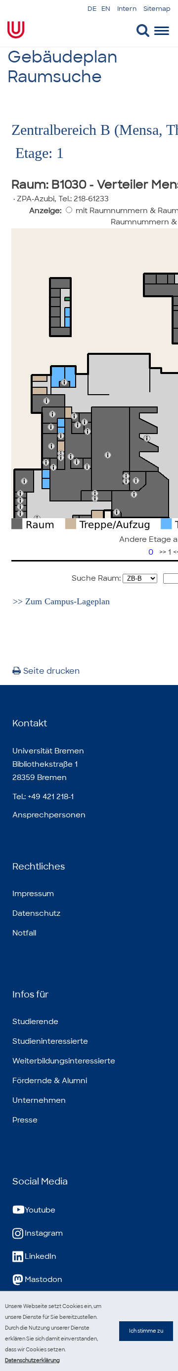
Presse (25, 1120)
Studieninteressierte (50, 1041)
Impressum (33, 894)
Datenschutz (36, 913)
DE (92, 8)
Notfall (24, 933)
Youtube (40, 1210)
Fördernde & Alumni (49, 1081)
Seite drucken (51, 671)
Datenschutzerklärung (32, 1360)
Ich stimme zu (146, 1331)
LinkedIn (40, 1256)
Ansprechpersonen (49, 815)
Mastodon (43, 1279)
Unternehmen (39, 1100)
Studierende (35, 1022)
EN (105, 8)
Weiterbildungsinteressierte (63, 1061)
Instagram (44, 1233)
